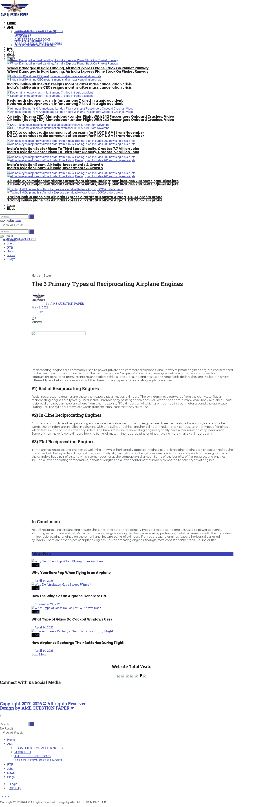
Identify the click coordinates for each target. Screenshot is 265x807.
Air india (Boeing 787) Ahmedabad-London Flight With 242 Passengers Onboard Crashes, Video (90, 119)
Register (15, 220)
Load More (39, 654)
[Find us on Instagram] (1, 795)
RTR (10, 48)
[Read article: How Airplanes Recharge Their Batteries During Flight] (132, 631)
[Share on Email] (44, 326)
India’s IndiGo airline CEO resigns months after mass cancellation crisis (69, 87)
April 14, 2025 (44, 581)
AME (10, 27)
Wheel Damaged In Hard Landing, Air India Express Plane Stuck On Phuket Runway (78, 71)
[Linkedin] (33, 692)
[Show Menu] (1, 231)
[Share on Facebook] (37, 326)
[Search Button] (31, 231)
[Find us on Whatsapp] (10, 795)
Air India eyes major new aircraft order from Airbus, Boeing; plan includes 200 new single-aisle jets (93, 184)
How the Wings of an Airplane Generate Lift (69, 596)
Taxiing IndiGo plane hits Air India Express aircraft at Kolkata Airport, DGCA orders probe (84, 200)
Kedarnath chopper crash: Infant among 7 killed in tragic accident (65, 103)
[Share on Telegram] (35, 326)
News (11, 56)
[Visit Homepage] (15, 16)
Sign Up (15, 788)
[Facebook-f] (23, 692)
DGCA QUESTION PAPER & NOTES (38, 31)
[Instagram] (4, 692)
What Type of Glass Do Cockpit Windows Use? (72, 619)
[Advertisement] (132, 490)
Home (11, 23)
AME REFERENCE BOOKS (32, 39)
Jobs (10, 54)
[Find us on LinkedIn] (7, 795)
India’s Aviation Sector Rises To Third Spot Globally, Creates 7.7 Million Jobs (73, 152)
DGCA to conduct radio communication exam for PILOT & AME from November (75, 135)
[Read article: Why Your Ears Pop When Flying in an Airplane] (132, 561)
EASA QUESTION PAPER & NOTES (38, 43)
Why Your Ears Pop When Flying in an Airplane (71, 572)
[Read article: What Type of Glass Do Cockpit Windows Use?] (132, 608)
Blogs (11, 208)
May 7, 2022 (40, 307)
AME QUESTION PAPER (67, 303)
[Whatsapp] (14, 692)
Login (13, 784)
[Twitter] (43, 692)
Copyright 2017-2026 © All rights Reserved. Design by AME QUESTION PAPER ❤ (44, 706)
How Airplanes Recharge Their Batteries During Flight (78, 642)
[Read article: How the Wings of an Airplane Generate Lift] (132, 584)
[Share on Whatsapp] (33, 326)
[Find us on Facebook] (4, 795)
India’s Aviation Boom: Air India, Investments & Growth (55, 168)
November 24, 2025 (47, 604)
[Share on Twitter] (40, 326)
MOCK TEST (22, 35)
